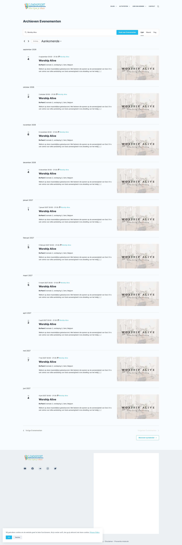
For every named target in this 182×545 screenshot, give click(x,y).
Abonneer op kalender (147, 438)
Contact (152, 6)
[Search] (158, 6)
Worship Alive (47, 60)
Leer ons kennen (138, 6)
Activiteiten (123, 6)
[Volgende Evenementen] (28, 41)
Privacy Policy (95, 532)
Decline (17, 537)
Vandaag (35, 41)
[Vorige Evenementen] (24, 41)
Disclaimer (109, 541)
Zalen (112, 6)
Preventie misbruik (121, 541)
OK (9, 537)
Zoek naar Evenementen (127, 32)
